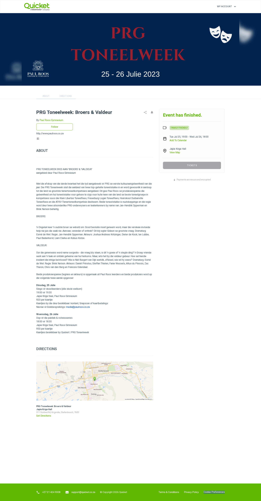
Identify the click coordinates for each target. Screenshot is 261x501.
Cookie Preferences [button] (214, 492)
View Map (175, 152)
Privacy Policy (191, 492)
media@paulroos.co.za (78, 307)
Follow (54, 127)
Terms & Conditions (169, 492)
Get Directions (43, 416)
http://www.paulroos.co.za (50, 133)
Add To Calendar (178, 140)
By (49, 120)
